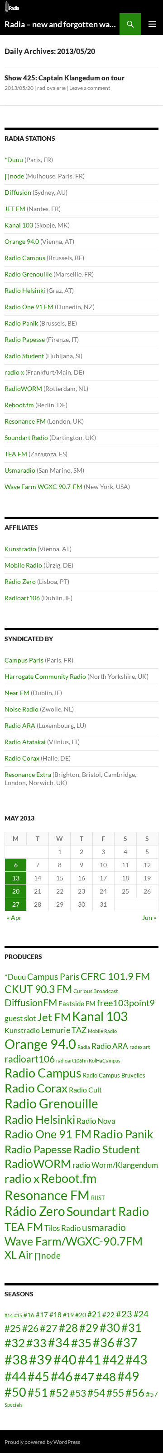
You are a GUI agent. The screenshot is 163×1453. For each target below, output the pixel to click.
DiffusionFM (31, 1002)
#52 (58, 1392)
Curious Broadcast (95, 991)
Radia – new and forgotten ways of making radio (62, 24)
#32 (15, 1342)
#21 (94, 1314)
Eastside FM (77, 1003)
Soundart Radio (26, 437)
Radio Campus (25, 258)
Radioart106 (22, 598)
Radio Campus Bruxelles (114, 1075)
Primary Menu (152, 24)
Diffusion (18, 192)
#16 (29, 1315)
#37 (127, 1342)
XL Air (19, 1255)
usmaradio (104, 1227)
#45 (38, 1376)
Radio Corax (22, 758)
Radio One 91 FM (29, 307)
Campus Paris (24, 660)
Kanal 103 (19, 225)
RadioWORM (23, 388)
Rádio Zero (20, 581)
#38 (16, 1359)
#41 (89, 1359)
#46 (61, 1376)
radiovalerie (51, 87)
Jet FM (54, 1016)
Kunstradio (20, 549)
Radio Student (24, 356)
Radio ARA (20, 725)
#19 (68, 1315)
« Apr (14, 917)
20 (15, 891)
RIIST (98, 1197)
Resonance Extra (28, 774)
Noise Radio (21, 709)
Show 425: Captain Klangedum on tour (65, 78)
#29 (88, 1327)
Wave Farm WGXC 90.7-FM (43, 486)
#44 (15, 1376)
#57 (152, 1394)
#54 (96, 1392)
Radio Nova (96, 1121)
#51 (38, 1392)
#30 (110, 1327)
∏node (14, 176)
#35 (81, 1342)
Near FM (17, 693)
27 (15, 904)
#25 (13, 1328)
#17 (42, 1314)
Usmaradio (20, 470)
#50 (15, 1392)
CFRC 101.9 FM (115, 976)
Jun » (149, 917)
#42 (113, 1359)
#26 (30, 1328)
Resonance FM (25, 421)
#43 (136, 1359)
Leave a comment (89, 87)
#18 (55, 1314)
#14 (9, 1315)
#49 (128, 1376)
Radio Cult (85, 1089)
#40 (65, 1359)
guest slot (20, 1018)
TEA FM (16, 454)
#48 (106, 1377)
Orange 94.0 (22, 241)
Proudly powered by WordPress (42, 1441)
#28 (68, 1327)
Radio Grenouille (28, 274)
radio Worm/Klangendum (115, 1165)
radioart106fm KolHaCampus (88, 1060)
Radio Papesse (25, 339)
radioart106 (30, 1058)
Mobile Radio (23, 565)
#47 (84, 1377)
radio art (139, 1046)
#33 (36, 1342)
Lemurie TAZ (63, 1030)
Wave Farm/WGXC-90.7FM (74, 1241)
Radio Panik (21, 323)
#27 (49, 1328)
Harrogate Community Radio (45, 676)
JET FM (15, 209)
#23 (124, 1313)
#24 (141, 1314)
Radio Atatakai (25, 742)
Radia (83, 1047)
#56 (134, 1392)
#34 (59, 1342)
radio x (14, 372)
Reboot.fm (19, 405)
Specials (14, 1405)
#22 (108, 1314)
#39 (40, 1359)
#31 (131, 1327)
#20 (80, 1315)
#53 (78, 1393)
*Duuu (14, 159)
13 (15, 878)
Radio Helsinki (25, 290)
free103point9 (126, 1002)
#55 (115, 1392)
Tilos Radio (62, 1228)
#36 (104, 1342)
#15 (18, 1315)
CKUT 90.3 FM (38, 989)
